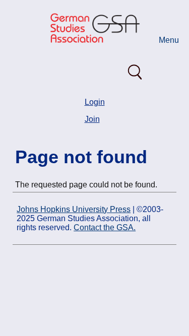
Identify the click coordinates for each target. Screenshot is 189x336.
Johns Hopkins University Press (74, 209)
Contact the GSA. (105, 227)
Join (92, 119)
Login (95, 102)
